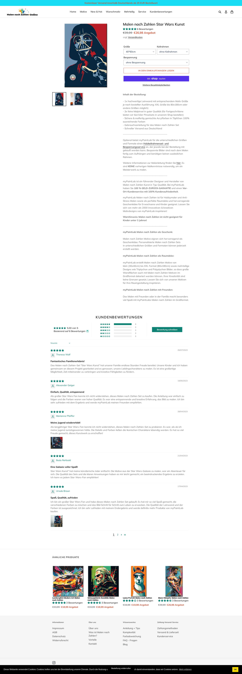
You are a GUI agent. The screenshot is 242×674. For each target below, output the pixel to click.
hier (179, 162)
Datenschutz (59, 636)
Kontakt (93, 643)
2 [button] (117, 534)
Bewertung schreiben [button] (167, 329)
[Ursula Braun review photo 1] (57, 521)
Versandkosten (135, 37)
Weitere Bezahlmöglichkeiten (156, 85)
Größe (127, 46)
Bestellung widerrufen (121, 668)
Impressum (58, 628)
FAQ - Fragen (130, 640)
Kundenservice (165, 636)
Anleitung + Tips (131, 628)
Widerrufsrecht (60, 640)
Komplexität (129, 632)
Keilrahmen (163, 46)
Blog (125, 644)
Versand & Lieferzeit (168, 632)
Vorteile (93, 639)
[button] (130, 29)
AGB (54, 632)
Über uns (93, 628)
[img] (57, 350)
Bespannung (130, 57)
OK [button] (235, 669)
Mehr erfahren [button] (185, 669)
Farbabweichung (132, 636)
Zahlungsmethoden (167, 628)
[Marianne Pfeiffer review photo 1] (57, 443)
